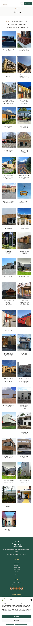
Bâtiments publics (12, 24)
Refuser (16, 620)
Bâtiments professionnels (19, 22)
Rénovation (24, 27)
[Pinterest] (16, 588)
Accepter (16, 616)
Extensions (22, 24)
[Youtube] (22, 588)
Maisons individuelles (12, 27)
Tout (7, 22)
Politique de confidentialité (21, 624)
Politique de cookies (10, 624)
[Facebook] (11, 588)
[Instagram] (13, 588)
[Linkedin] (19, 588)
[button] (30, 600)
